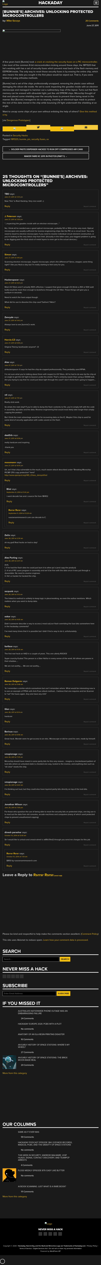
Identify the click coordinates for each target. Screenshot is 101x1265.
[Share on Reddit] (14, 25)
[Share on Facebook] (4, 25)
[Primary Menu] (96, 3)
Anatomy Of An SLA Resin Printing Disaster (41, 1034)
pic (28, 139)
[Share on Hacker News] (11, 25)
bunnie (22, 139)
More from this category (15, 1073)
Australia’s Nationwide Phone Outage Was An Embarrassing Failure (43, 1012)
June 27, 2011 (92, 25)
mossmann (10, 462)
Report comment (90, 206)
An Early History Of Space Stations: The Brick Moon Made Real (42, 1058)
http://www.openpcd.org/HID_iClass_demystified (26, 475)
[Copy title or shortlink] (18, 25)
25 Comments (92, 21)
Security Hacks (20, 135)
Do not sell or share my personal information (65, 1249)
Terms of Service (25, 1249)
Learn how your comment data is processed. (65, 940)
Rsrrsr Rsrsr (14, 510)
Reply (7, 206)
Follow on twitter (9, 976)
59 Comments (27, 1137)
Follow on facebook (4, 976)
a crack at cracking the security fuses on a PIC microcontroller (66, 62)
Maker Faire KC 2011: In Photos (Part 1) (45, 156)
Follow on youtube (13, 976)
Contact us (22, 976)
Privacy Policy (92, 1246)
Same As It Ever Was (28, 1132)
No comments (27, 1029)
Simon (8, 254)
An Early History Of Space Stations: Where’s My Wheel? (44, 1046)
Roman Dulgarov (13, 681)
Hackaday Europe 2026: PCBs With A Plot (40, 1024)
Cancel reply (57, 876)
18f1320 (14, 139)
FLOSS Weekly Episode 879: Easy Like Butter (41, 1170)
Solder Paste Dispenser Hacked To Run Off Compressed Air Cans (46, 149)
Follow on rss (17, 976)
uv (47, 139)
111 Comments (27, 1191)
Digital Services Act (40, 1249)
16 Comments (26, 1039)
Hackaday (50, 2)
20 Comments (27, 1065)
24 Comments (27, 1018)
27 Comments (27, 1052)
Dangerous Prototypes (18, 120)
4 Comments (26, 1165)
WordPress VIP (55, 1251)
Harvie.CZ (10, 339)
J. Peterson (10, 216)
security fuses (38, 139)
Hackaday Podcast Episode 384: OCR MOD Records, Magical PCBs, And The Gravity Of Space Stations (45, 1143)
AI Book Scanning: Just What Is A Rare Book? (42, 1186)
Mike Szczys (13, 20)
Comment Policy (89, 934)
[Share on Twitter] (7, 25)
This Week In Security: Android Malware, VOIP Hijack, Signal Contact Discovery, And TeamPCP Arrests (43, 1157)
